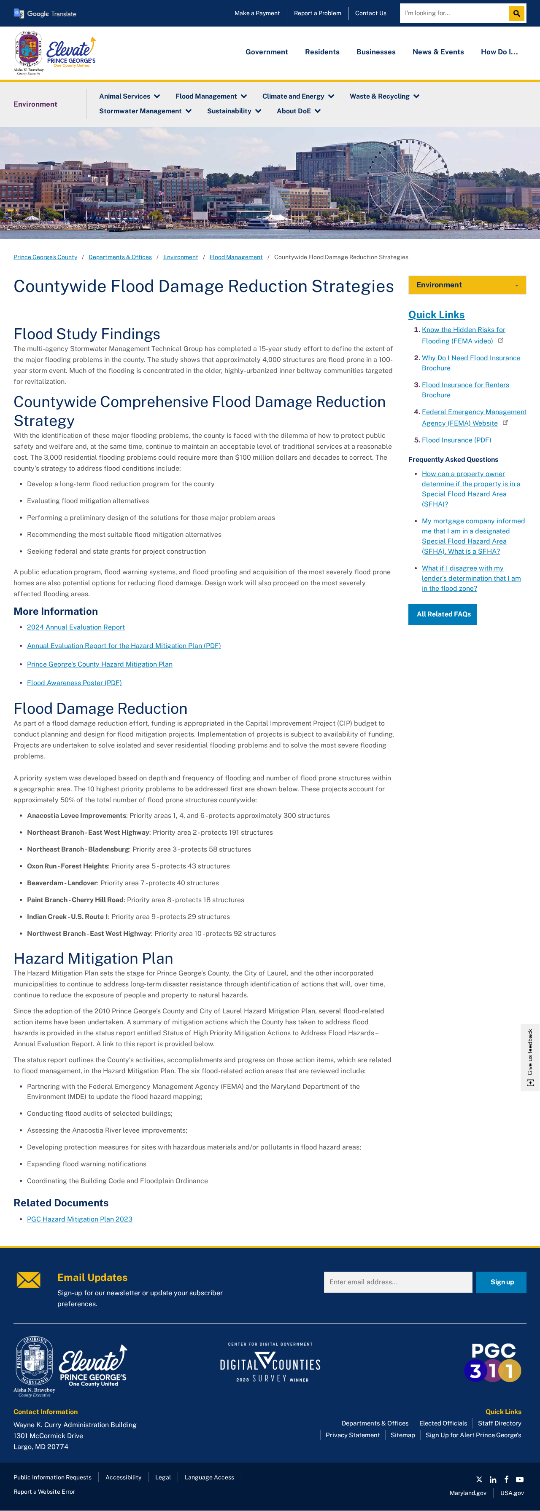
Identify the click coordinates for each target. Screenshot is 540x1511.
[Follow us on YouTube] (519, 1479)
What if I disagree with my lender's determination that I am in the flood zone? (471, 578)
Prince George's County (45, 257)
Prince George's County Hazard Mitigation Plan (100, 664)
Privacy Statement (353, 1435)
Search (518, 13)
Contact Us (370, 13)
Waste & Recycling (380, 96)
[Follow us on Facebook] (506, 1479)
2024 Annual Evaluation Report (76, 627)
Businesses (376, 52)
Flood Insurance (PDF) (456, 440)
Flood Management (206, 96)
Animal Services (124, 96)
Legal (163, 1477)
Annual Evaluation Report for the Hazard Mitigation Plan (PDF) (124, 646)
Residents (322, 52)
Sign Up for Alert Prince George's (473, 1435)
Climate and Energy (293, 96)
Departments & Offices (120, 257)
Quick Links (436, 314)
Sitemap (403, 1435)
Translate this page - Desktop (45, 13)
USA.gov (512, 1493)
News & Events (438, 52)
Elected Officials (443, 1423)
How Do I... (499, 52)
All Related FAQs (444, 614)
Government (267, 52)
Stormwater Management (140, 111)
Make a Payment (257, 13)
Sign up (502, 1282)
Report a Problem (317, 13)
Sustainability (229, 111)
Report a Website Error (44, 1491)
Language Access (209, 1477)
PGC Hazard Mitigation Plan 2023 (79, 1219)
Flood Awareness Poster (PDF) (74, 683)
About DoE (294, 111)
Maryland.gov (468, 1493)
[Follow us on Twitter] (479, 1479)
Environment (35, 104)
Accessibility (123, 1477)
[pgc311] (95, 1367)
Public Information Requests (53, 1477)
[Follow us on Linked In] (493, 1479)
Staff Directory (499, 1423)
